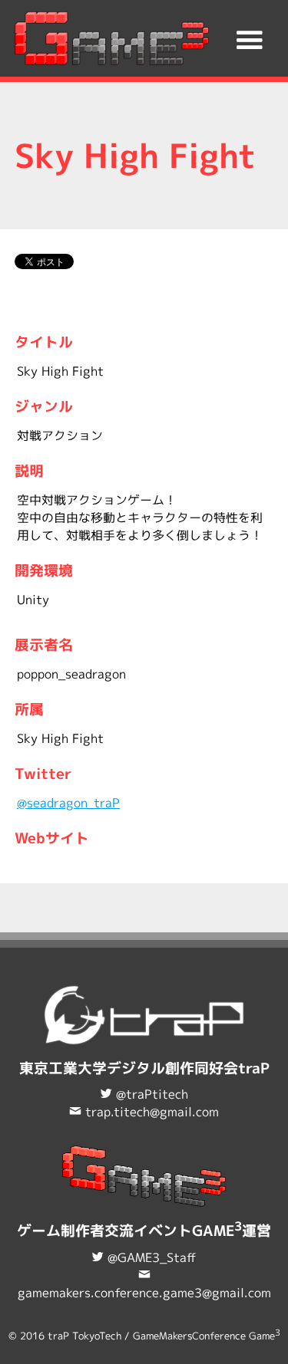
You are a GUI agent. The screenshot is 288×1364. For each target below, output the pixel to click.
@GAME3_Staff (152, 1257)
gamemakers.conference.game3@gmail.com (144, 1292)
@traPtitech (152, 1094)
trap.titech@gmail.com (152, 1111)
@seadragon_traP (68, 802)
